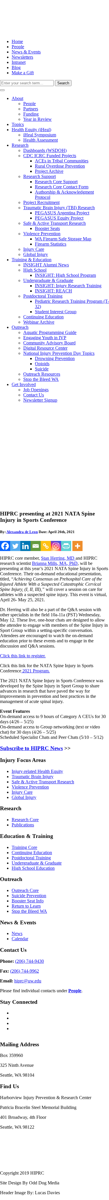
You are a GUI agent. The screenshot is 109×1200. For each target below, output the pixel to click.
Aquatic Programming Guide (49, 332)
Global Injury (35, 254)
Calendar (20, 938)
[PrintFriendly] (66, 546)
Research (20, 145)
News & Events (26, 51)
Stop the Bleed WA (41, 379)
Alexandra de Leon (22, 532)
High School (35, 270)
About (17, 98)
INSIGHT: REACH (53, 290)
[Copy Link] (46, 546)
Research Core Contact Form (61, 186)
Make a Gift (23, 72)
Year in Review (37, 119)
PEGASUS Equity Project (59, 218)
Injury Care (33, 249)
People (18, 46)
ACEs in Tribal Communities (61, 160)
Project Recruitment (41, 202)
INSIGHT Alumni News (46, 264)
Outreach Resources (41, 374)
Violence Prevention (41, 233)
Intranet (19, 62)
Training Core (24, 847)
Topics (18, 124)
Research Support (39, 176)
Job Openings (36, 389)
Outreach (20, 327)
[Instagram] (56, 546)
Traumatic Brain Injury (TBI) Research (59, 207)
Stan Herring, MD (58, 558)
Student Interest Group (55, 311)
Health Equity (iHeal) (31, 129)
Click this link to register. (23, 655)
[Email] (36, 546)
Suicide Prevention (29, 895)
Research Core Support (56, 181)
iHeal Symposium (39, 134)
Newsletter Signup (40, 400)
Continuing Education (43, 316)
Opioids (42, 363)
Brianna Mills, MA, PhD (55, 563)
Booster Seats (47, 228)
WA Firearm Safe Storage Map (63, 238)
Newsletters (22, 57)
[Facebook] (5, 546)
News (17, 933)
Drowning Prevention (55, 358)
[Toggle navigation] (2, 90)
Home (17, 41)
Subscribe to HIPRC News (31, 748)
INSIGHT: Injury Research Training (68, 285)
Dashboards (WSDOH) (45, 150)
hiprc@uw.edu (27, 980)
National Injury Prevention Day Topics (58, 353)
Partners (30, 108)
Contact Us (33, 394)
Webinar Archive (38, 322)
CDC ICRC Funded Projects (49, 155)
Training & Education (31, 259)
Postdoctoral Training (42, 296)
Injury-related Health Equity (37, 771)
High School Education (33, 868)
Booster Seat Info (28, 900)
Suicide (42, 368)
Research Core (25, 819)
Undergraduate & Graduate (48, 280)
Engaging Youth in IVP (44, 337)
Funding (31, 114)
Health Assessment (40, 140)
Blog (16, 67)
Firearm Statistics (50, 244)
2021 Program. (35, 670)
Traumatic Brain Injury (32, 776)
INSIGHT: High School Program (65, 275)
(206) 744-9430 (29, 961)
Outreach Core (25, 890)
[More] (77, 546)
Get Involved (24, 384)
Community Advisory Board (49, 342)
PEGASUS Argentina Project (62, 212)
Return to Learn (26, 906)
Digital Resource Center (45, 348)
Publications (23, 824)
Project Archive (49, 171)
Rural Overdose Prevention (60, 166)
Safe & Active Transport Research (54, 223)
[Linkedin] (25, 546)
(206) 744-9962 (24, 971)
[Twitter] (15, 546)
